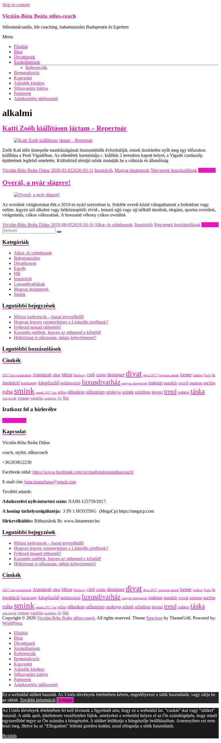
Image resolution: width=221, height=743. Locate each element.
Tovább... (207, 170)
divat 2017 (150, 375)
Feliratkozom (14, 420)
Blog (18, 51)
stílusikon (76, 391)
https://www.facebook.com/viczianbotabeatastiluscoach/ (83, 472)
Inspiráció (103, 170)
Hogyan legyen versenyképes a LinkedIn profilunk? (61, 322)
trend (170, 391)
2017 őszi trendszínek (16, 375)
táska (197, 391)
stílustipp (95, 392)
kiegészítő (48, 382)
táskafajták (9, 398)
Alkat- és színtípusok (113, 224)
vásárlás (37, 398)
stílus (62, 392)
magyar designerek (134, 383)
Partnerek (22, 93)
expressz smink (169, 375)
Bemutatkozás (26, 72)
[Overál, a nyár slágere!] (37, 194)
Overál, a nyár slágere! (36, 182)
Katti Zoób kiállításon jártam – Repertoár (64, 128)
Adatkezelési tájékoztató (36, 98)
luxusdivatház (101, 382)
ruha (7, 391)
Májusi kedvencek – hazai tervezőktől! (49, 316)
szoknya (113, 391)
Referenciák (36, 67)
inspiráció (11, 382)
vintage (23, 398)
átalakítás (50, 398)
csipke (101, 375)
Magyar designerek (132, 170)
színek (128, 391)
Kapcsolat (23, 77)
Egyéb (20, 268)
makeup (155, 382)
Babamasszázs (27, 258)
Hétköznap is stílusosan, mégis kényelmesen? (55, 337)
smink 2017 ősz (46, 392)
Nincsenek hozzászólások (173, 170)
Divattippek (24, 56)
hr (213, 375)
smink (24, 390)
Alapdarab (42, 374)
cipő (91, 374)
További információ (38, 700)
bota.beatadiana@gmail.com (50, 481)
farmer (186, 374)
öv (60, 398)
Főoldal (21, 46)
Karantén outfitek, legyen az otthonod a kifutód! (57, 332)
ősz (66, 398)
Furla (207, 375)
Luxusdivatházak (29, 284)
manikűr (170, 383)
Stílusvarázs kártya (31, 88)
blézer (67, 374)
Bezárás (9, 735)
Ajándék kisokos (29, 83)
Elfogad (65, 700)
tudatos (183, 392)
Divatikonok (25, 263)
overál (183, 383)
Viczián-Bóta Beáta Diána (26, 170)
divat (134, 373)
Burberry (80, 375)
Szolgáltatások (27, 62)
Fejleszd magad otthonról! (37, 327)
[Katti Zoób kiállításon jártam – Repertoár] (53, 140)
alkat (56, 375)
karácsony (29, 383)
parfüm (209, 383)
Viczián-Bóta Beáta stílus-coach (39, 16)
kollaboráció (70, 383)
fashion (198, 375)
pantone (196, 383)
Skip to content (16, 4)
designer (116, 374)
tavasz (157, 391)
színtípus (142, 391)
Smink (20, 294)
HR (17, 273)
